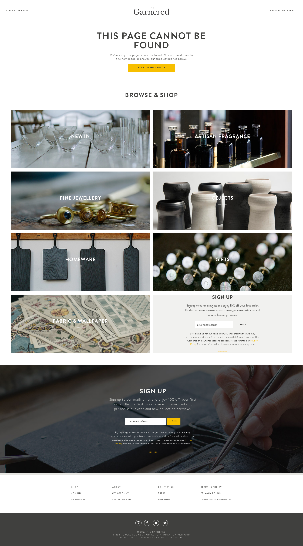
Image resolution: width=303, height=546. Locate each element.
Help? (282, 11)
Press (161, 493)
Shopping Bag (121, 500)
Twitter (165, 523)
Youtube (156, 523)
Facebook (147, 523)
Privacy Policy (211, 493)
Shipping (164, 500)
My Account (120, 493)
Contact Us (166, 487)
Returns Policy (211, 487)
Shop (74, 487)
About (116, 487)
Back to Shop (19, 11)
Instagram (138, 523)
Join (243, 325)
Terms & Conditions (160, 538)
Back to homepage (151, 68)
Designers (78, 500)
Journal (77, 493)
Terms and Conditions (216, 500)
